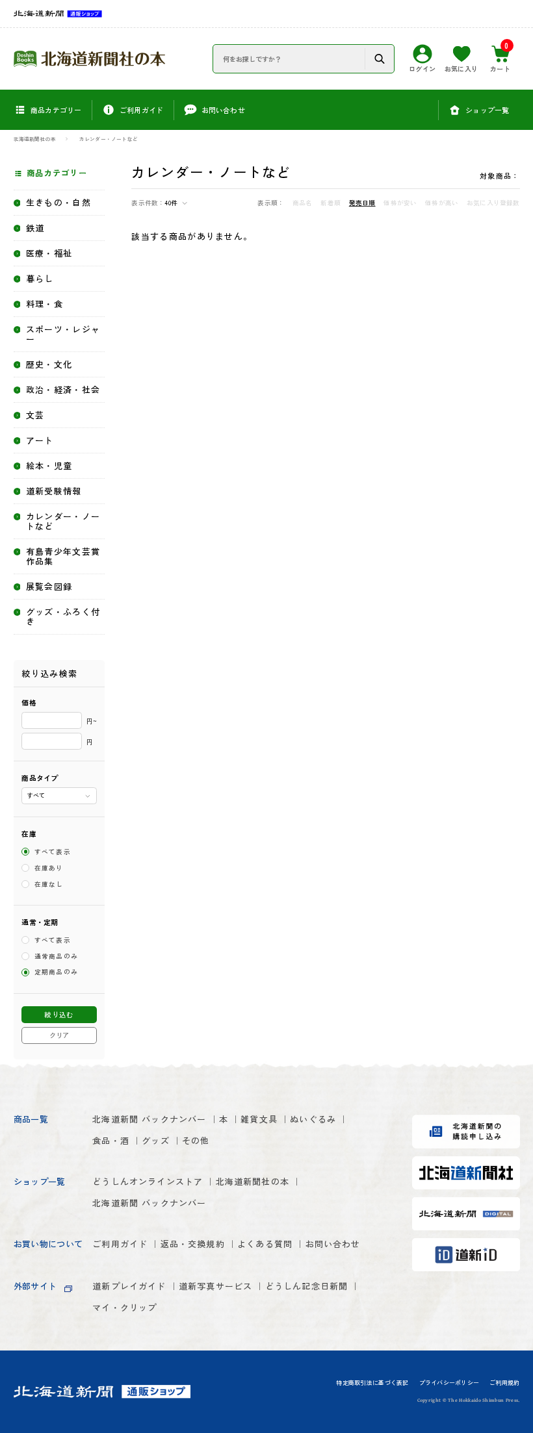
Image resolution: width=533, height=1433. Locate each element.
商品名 (302, 203)
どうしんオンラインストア (147, 1181)
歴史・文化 (49, 365)
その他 (196, 1140)
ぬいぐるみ (313, 1119)
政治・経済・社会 (63, 390)
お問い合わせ (333, 1243)
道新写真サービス (215, 1286)
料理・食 (44, 304)
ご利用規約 (504, 1383)
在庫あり (49, 868)
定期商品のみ (56, 972)
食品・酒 (110, 1140)
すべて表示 (53, 852)
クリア (59, 1035)
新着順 (330, 203)
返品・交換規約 (193, 1243)
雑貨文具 (259, 1119)
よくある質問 (264, 1243)
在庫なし (49, 884)
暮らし (40, 279)
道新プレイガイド (129, 1286)
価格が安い (400, 203)
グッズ (156, 1140)
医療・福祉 (49, 254)
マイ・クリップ (124, 1307)
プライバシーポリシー (449, 1383)
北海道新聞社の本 (35, 139)
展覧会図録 (49, 587)
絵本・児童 (49, 466)
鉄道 (35, 228)
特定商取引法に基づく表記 (372, 1383)
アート (40, 441)
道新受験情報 (54, 491)
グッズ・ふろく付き (63, 617)
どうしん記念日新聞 (306, 1286)
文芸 (35, 415)
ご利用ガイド (120, 1243)
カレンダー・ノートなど (108, 139)
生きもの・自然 (58, 203)
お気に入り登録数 (493, 203)
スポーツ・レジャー (63, 334)
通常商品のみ (56, 956)
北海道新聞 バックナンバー (149, 1119)
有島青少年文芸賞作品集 (63, 556)
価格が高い (441, 203)
